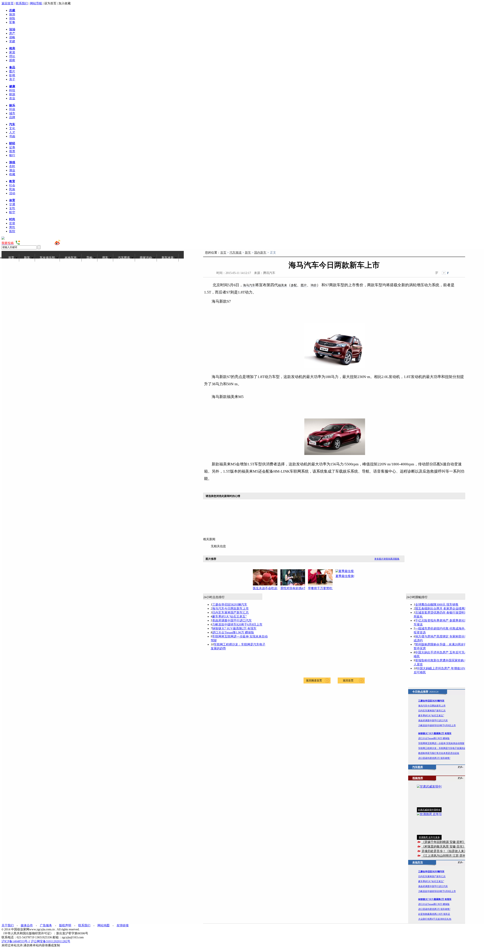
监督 (12, 223)
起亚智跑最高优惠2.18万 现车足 (434, 914)
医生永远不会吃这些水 (265, 588)
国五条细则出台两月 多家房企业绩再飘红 (443, 608)
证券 (12, 147)
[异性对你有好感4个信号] (294, 577)
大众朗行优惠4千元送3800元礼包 (434, 919)
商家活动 (146, 257)
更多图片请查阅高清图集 (386, 559)
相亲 (12, 48)
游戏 (12, 162)
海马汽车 (249, 285)
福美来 (282, 285)
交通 (12, 204)
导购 (89, 257)
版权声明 (65, 925)
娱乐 (12, 105)
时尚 (12, 219)
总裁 (12, 10)
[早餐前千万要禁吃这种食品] (321, 577)
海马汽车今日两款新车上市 (230, 608)
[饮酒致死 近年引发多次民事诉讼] (429, 823)
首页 (11, 257)
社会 (12, 185)
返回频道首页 (314, 680)
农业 (12, 98)
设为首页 (50, 3)
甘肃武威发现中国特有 (429, 809)
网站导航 (36, 3)
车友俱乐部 (47, 257)
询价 (314, 285)
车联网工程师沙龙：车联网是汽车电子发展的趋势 (443, 748)
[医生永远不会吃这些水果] (266, 577)
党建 (12, 41)
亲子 (12, 79)
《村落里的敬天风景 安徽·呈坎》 (443, 846)
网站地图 (103, 925)
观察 (12, 60)
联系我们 (22, 3)
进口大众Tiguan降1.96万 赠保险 (233, 632)
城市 (12, 113)
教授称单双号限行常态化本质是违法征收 (438, 753)
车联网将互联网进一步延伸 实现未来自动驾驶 (441, 743)
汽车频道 (236, 252)
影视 (12, 75)
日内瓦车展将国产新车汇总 (230, 612)
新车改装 (168, 257)
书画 (12, 136)
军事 (12, 22)
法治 (12, 29)
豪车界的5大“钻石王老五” (229, 616)
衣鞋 (12, 166)
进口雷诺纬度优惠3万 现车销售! (434, 758)
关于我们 (8, 925)
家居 (12, 52)
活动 (12, 193)
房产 (12, 33)
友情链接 (123, 925)
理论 (12, 56)
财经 (12, 143)
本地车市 (71, 257)
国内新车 (260, 252)
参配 (294, 285)
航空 (12, 212)
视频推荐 (417, 778)
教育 (12, 181)
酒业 (12, 170)
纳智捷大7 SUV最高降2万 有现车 (234, 628)
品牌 (12, 117)
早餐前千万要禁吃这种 (320, 588)
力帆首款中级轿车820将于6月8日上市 (237, 624)
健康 (12, 86)
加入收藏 (64, 3)
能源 (12, 94)
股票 (12, 151)
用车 (105, 257)
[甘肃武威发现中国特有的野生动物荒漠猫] (429, 796)
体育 (12, 200)
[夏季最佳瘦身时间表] (349, 571)
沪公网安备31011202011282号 (50, 941)
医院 (12, 231)
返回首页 (8, 3)
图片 (12, 71)
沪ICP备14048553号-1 (16, 941)
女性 (12, 208)
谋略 (12, 37)
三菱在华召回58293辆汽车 (229, 604)
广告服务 (46, 925)
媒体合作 (27, 925)
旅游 (12, 14)
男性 (12, 227)
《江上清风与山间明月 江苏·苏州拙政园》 (449, 855)
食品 (12, 67)
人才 (12, 132)
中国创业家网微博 (73, 243)
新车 (27, 257)
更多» (460, 767)
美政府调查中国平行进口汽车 (232, 620)
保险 (12, 18)
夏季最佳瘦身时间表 (347, 576)
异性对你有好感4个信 (292, 588)
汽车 (12, 124)
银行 (12, 155)
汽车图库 (124, 257)
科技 (12, 90)
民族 (12, 189)
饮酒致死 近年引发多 (429, 837)
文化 (12, 128)
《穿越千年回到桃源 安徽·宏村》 (443, 842)
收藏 (12, 174)
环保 (12, 109)
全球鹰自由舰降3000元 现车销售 (436, 604)
